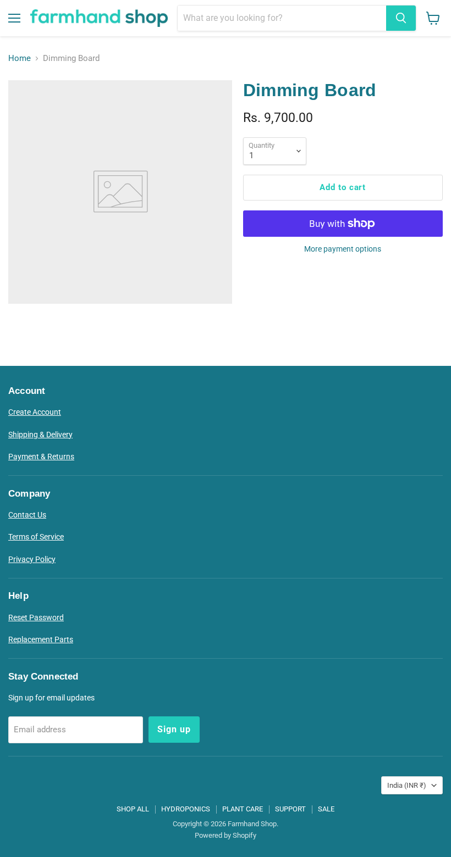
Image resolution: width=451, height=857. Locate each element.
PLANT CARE (242, 809)
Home (19, 58)
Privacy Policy (32, 559)
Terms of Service (36, 536)
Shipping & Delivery (40, 434)
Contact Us (27, 514)
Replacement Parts (40, 639)
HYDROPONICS (185, 809)
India (406, 785)
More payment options (342, 248)
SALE (326, 809)
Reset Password (36, 617)
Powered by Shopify (225, 835)
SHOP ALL (133, 809)
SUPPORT (290, 809)
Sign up (174, 729)
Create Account (34, 412)
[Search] (401, 18)
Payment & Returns (41, 456)
